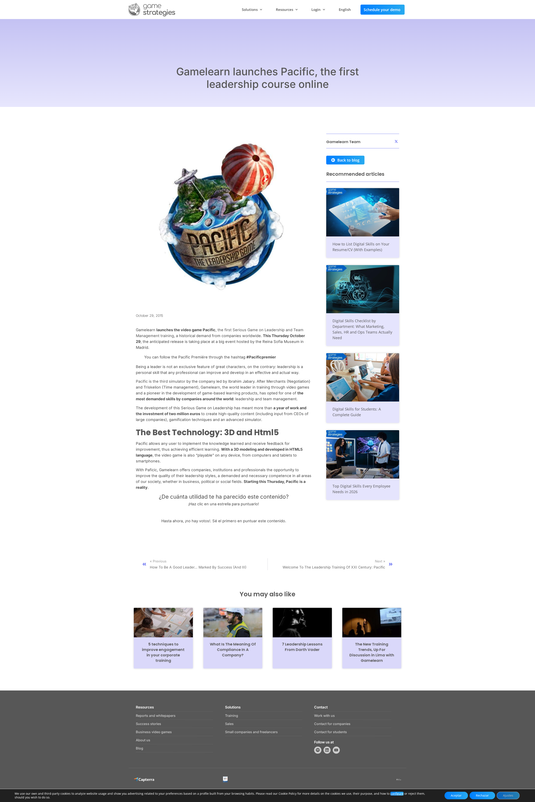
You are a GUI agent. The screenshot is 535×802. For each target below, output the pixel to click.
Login (316, 9)
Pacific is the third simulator (160, 381)
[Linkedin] (327, 750)
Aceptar (456, 795)
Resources (284, 9)
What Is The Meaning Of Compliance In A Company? (233, 650)
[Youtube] (336, 750)
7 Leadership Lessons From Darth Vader (302, 647)
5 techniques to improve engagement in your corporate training (163, 652)
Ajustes (508, 795)
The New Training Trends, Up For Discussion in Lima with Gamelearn (371, 652)
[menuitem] (345, 9)
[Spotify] (317, 750)
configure (397, 794)
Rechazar (482, 795)
